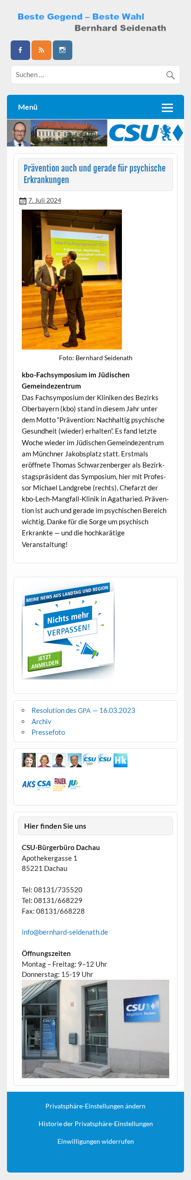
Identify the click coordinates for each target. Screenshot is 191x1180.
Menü (28, 106)
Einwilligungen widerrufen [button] (95, 1141)
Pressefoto (48, 732)
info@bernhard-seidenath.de (65, 932)
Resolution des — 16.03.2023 (83, 710)
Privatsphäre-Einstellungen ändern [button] (95, 1106)
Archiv (41, 721)
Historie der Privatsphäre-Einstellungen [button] (95, 1124)
